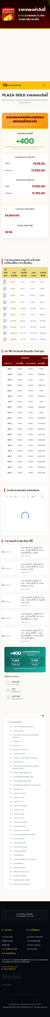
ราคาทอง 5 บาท (5, 339)
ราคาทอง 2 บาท (5, 320)
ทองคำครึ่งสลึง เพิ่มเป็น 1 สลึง (23, 777)
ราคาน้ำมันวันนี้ (18, 855)
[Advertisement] (25, 55)
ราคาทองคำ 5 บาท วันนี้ (21, 830)
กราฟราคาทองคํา (19, 754)
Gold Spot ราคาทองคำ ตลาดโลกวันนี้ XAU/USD (25, 736)
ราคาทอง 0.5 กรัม (5, 282)
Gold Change (18, 731)
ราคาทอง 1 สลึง (5, 302)
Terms (10, 985)
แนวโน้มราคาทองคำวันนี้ (22, 880)
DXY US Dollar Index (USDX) (23, 726)
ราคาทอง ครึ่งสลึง (5, 295)
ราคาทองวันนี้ (7, 937)
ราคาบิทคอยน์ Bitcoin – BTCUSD (25, 859)
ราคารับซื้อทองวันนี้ (9, 949)
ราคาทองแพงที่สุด (20, 851)
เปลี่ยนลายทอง (7, 941)
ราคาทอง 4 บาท (5, 333)
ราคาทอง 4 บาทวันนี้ (20, 822)
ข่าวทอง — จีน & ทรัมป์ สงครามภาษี (25, 758)
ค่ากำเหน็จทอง (18, 762)
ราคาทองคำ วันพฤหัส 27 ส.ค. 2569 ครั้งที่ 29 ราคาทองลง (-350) (32, 567)
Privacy (4, 985)
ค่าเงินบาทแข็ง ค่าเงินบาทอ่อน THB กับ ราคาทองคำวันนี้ (25, 767)
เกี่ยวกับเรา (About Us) (21, 872)
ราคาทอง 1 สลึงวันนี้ (20, 805)
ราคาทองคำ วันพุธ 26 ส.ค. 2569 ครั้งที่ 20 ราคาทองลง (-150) (32, 583)
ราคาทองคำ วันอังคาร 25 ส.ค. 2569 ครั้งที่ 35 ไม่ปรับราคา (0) (33, 600)
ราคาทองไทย (32, 949)
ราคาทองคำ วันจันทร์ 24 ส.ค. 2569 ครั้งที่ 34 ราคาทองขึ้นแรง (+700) (32, 616)
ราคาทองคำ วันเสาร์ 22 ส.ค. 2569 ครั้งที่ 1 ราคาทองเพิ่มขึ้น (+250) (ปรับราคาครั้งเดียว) (32, 634)
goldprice (17, 741)
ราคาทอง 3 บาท (5, 327)
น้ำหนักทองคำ (18, 789)
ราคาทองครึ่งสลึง (20, 826)
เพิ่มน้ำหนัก (6, 945)
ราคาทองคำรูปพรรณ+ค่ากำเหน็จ (24, 834)
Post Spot (17, 745)
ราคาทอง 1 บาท (5, 314)
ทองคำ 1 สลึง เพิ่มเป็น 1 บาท (23, 772)
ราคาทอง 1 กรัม (5, 288)
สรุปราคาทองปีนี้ (19, 867)
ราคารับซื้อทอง (19, 863)
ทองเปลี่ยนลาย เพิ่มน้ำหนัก (22, 781)
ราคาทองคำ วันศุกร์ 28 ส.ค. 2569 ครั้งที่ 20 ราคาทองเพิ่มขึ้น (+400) (32, 550)
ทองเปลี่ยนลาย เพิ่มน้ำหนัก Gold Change (27, 785)
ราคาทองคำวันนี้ (19, 839)
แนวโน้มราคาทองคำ (20, 876)
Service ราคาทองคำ (20, 749)
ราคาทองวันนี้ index (20, 847)
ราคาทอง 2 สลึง (5, 308)
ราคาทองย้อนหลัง (20, 843)
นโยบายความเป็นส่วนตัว (22, 884)
